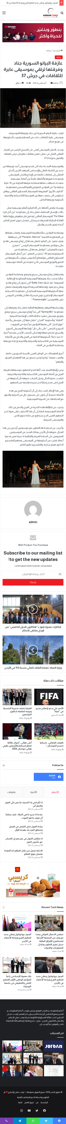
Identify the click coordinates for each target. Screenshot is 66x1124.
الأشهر (55, 792)
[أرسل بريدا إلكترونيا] (52, 83)
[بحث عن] (62, 14)
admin (56, 83)
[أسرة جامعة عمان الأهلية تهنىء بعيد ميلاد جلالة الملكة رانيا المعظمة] (33, 1070)
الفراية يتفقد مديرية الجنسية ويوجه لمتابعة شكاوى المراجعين (17, 711)
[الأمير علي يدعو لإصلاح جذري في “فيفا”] (48, 697)
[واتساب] (33, 1121)
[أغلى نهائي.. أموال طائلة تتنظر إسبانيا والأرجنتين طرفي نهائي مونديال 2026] (17, 731)
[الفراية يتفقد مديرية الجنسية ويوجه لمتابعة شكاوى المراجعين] (17, 697)
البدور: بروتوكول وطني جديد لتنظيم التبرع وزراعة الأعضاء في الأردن (30, 3)
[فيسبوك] (44, 1110)
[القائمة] (4, 14)
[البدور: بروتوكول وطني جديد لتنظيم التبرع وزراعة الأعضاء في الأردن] (17, 923)
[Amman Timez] (50, 13)
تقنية (20, 1102)
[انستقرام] (21, 1110)
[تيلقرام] (19, 1121)
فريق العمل (29, 1102)
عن (37, 1102)
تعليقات (11, 792)
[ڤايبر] (6, 1121)
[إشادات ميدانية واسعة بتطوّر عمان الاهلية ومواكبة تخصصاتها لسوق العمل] (12, 1058)
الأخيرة (33, 792)
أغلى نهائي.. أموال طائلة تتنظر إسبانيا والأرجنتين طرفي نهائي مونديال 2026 (17, 745)
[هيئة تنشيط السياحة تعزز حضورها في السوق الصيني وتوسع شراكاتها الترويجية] (54, 1046)
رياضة (48, 50)
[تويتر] (37, 1110)
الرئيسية (57, 50)
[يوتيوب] (29, 1110)
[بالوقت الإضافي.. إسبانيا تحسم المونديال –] (48, 731)
